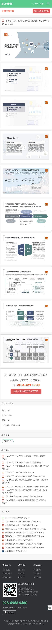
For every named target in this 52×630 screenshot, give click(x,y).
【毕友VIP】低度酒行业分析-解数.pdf (19, 473)
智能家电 (7, 441)
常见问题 (37, 570)
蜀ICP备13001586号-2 (37, 624)
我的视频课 (7, 574)
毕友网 (17, 621)
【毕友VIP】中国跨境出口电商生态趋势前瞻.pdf (24, 463)
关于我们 (21, 570)
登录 (36, 4)
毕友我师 (6, 4)
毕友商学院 (36, 621)
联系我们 (21, 574)
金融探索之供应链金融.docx (16, 551)
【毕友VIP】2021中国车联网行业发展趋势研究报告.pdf (26, 486)
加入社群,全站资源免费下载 (26, 391)
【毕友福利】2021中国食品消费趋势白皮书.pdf (23, 521)
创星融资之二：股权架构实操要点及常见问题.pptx (24, 536)
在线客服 (10, 612)
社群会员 (21, 577)
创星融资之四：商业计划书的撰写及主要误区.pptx (24, 533)
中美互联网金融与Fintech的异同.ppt (18, 540)
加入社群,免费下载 (41, 11)
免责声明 (37, 574)
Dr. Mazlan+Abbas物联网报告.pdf (17, 518)
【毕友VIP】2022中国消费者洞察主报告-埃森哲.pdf (25, 476)
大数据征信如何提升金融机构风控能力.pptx (22, 525)
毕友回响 (29, 621)
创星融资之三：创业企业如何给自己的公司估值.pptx (25, 529)
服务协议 (37, 577)
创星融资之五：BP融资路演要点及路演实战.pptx (24, 544)
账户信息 (6, 570)
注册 (42, 4)
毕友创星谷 (44, 621)
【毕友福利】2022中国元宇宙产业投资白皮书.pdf (24, 496)
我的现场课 (7, 577)
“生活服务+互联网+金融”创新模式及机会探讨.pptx (24, 547)
